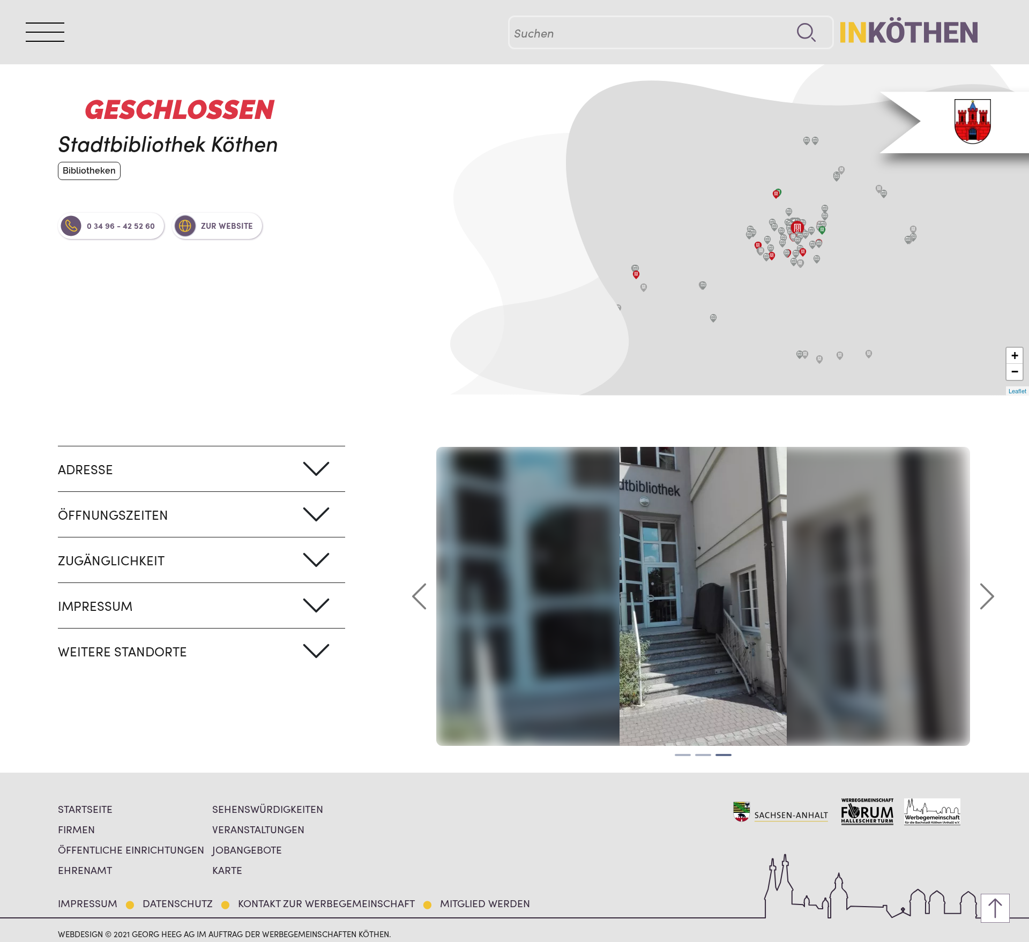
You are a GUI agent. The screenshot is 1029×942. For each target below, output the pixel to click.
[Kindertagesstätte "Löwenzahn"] (803, 252)
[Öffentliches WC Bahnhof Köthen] (822, 230)
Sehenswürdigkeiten (267, 808)
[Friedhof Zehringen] (879, 189)
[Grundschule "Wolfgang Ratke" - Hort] (800, 263)
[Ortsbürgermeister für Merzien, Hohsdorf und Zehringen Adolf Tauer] (913, 230)
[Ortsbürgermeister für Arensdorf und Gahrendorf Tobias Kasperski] (868, 354)
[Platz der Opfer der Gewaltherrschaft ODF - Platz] (782, 243)
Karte (227, 869)
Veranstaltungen (258, 828)
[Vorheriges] (419, 596)
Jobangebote (247, 849)
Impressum (87, 902)
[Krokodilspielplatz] (766, 257)
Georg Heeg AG (163, 933)
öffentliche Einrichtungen (131, 849)
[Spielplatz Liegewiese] (767, 240)
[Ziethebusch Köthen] (825, 209)
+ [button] (1014, 355)
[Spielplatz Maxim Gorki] (816, 259)
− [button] (1014, 371)
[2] (703, 755)
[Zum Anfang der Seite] (995, 908)
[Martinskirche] (819, 244)
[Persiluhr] (811, 231)
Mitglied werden (485, 902)
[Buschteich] (774, 227)
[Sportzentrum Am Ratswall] (789, 212)
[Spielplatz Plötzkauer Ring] (749, 235)
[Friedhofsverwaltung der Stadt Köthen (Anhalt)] (776, 194)
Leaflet (1017, 390)
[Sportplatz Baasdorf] (799, 354)
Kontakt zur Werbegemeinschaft (326, 902)
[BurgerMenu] (45, 32)
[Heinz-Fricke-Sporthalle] (770, 248)
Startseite (85, 808)
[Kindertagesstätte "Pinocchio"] (758, 246)
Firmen (76, 828)
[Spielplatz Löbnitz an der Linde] (635, 269)
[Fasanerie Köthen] (781, 231)
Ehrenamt (85, 869)
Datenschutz (178, 902)
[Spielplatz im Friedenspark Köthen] (797, 240)
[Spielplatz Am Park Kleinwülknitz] (703, 285)
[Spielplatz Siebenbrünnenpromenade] (783, 238)
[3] (723, 755)
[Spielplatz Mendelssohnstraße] (786, 253)
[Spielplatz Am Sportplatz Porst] (836, 177)
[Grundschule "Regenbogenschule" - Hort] (761, 251)
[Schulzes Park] (825, 216)
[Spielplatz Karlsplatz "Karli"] (812, 245)
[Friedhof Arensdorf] (840, 356)
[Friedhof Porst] (841, 170)
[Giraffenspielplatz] (793, 262)
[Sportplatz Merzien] (908, 240)
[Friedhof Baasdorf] (819, 359)
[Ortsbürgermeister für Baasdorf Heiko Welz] (805, 354)
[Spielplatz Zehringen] (883, 194)
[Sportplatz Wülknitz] (713, 318)
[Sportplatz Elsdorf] (815, 141)
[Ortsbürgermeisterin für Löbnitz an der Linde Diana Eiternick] (636, 275)
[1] (682, 755)
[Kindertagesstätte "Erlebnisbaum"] (771, 256)
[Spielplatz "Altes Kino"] (805, 234)
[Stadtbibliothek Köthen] (797, 229)
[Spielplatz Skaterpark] (796, 254)
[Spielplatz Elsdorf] (806, 141)
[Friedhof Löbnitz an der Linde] (643, 287)
